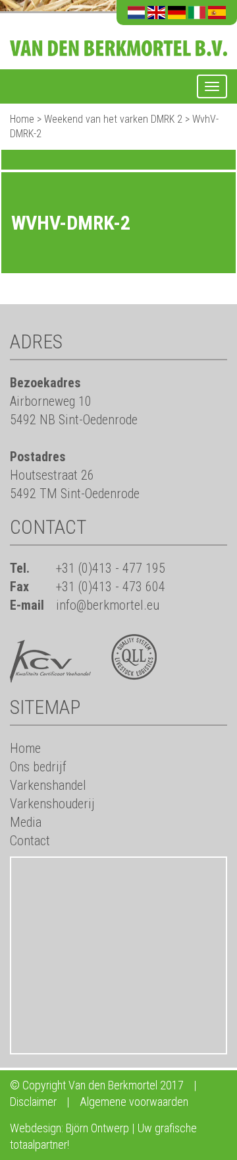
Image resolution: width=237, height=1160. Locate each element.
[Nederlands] (136, 12)
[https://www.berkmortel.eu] (118, 40)
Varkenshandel (48, 785)
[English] (156, 12)
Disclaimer (33, 1102)
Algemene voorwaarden (134, 1102)
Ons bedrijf (38, 767)
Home (22, 119)
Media (25, 822)
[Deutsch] (177, 12)
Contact (30, 841)
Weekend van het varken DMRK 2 (113, 119)
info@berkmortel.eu (107, 605)
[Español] (217, 12)
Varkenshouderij (52, 804)
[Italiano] (197, 12)
